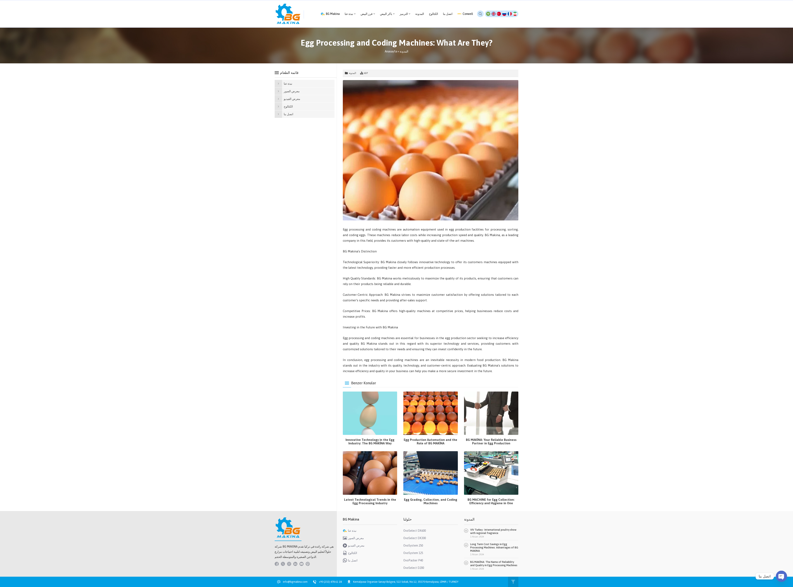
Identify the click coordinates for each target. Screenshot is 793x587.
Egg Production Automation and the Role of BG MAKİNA (430, 441)
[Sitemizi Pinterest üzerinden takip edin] (308, 564)
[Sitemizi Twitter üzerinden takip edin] (283, 564)
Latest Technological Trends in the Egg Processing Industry (370, 501)
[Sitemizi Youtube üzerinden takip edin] (301, 564)
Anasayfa (391, 51)
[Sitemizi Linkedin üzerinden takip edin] (295, 564)
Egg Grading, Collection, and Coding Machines (430, 501)
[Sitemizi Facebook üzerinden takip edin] (277, 564)
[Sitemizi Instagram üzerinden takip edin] (289, 564)
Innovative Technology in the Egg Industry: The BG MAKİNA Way (369, 441)
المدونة (404, 51)
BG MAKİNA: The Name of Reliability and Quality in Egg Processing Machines (493, 563)
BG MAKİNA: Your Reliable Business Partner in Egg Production (491, 441)
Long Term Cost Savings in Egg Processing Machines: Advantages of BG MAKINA (494, 547)
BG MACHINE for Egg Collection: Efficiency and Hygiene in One (491, 501)
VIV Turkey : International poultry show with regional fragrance (493, 531)
